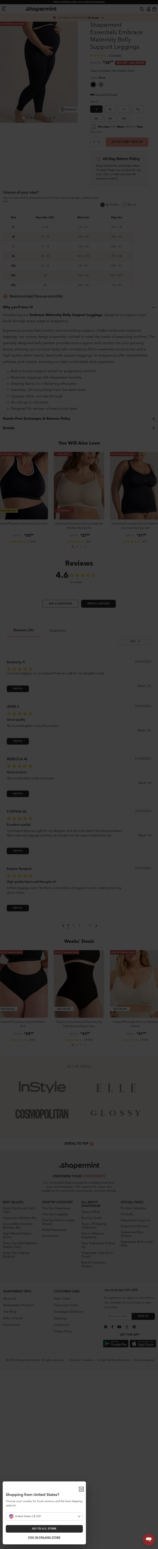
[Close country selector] (81, 1489)
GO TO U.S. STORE (44, 1528)
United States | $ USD (28, 1516)
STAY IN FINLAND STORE (44, 1537)
